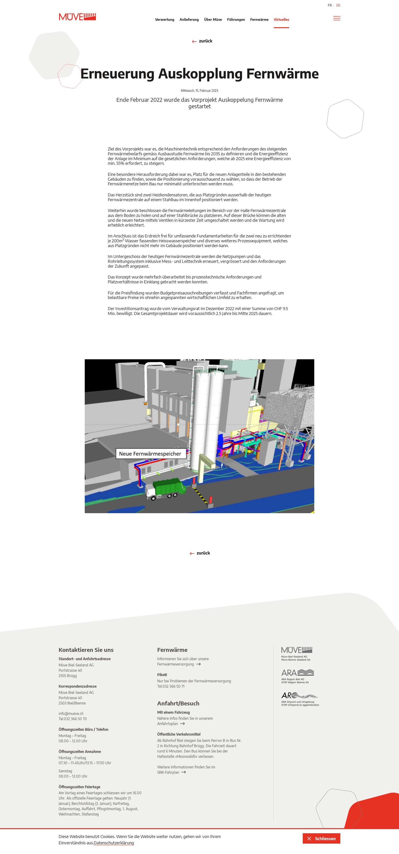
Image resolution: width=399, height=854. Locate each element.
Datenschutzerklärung (114, 842)
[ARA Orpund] (300, 699)
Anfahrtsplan (167, 723)
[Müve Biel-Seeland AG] (300, 654)
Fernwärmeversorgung (175, 664)
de (338, 5)
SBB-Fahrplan (168, 772)
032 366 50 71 (173, 686)
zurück (205, 41)
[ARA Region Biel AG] (300, 676)
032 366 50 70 (75, 718)
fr (330, 5)
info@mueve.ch (71, 713)
